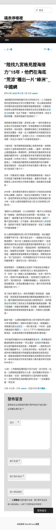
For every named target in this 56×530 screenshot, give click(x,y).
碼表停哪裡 (13, 18)
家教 (37, 339)
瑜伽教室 (18, 326)
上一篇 (8, 49)
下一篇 (48, 49)
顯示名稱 (15, 460)
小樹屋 (46, 221)
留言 (14, 422)
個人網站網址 (16, 491)
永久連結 (41, 388)
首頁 (7, 40)
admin (35, 93)
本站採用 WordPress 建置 (28, 524)
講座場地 (8, 303)
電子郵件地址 (17, 476)
